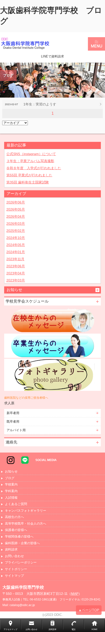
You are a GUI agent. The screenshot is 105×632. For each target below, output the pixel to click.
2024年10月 (15, 238)
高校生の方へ (14, 517)
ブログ (9, 478)
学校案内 (11, 484)
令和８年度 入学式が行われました (33, 168)
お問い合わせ (14, 556)
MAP (74, 594)
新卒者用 (13, 413)
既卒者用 (13, 421)
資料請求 (11, 549)
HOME (94, 629)
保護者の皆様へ (16, 530)
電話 (73, 629)
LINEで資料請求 (52, 56)
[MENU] (96, 44)
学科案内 (11, 491)
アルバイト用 (16, 430)
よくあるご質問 (16, 504)
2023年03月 (15, 280)
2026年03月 (15, 224)
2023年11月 (15, 259)
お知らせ (11, 471)
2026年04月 (15, 216)
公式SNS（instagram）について (31, 154)
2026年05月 (15, 209)
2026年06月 (15, 202)
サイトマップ (14, 575)
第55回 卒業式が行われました (29, 175)
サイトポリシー (16, 569)
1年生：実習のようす (39, 104)
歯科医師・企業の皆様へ (22, 543)
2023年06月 (15, 266)
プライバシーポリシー (21, 562)
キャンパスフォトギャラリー (25, 510)
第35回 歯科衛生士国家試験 (27, 182)
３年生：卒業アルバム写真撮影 (30, 161)
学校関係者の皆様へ (19, 536)
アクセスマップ (10, 629)
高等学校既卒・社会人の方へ (25, 523)
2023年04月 (15, 273)
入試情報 (11, 497)
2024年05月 (15, 245)
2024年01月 (15, 252)
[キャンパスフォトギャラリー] (52, 375)
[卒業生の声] (52, 346)
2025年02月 (15, 231)
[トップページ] (44, 44)
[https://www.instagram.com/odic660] (10, 460)
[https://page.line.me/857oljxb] (25, 460)
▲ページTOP (88, 610)
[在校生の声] (52, 320)
